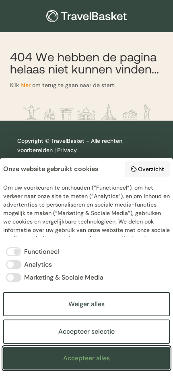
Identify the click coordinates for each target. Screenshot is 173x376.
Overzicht (151, 169)
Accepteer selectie (86, 331)
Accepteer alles (86, 358)
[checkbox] (31, 252)
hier (26, 85)
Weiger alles (86, 304)
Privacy (67, 150)
